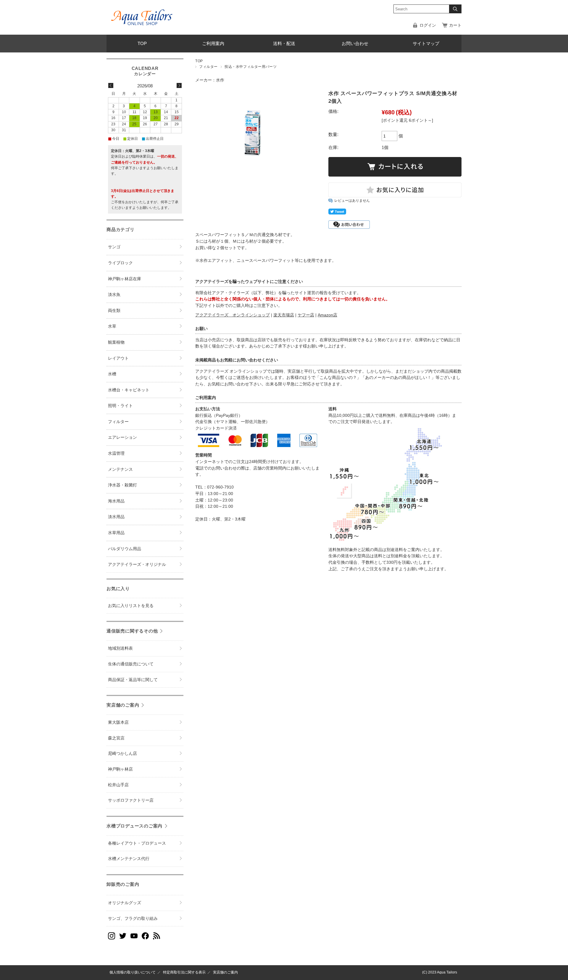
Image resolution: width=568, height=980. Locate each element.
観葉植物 (116, 342)
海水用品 (116, 501)
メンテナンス (120, 469)
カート (455, 25)
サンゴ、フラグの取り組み (133, 918)
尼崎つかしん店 (122, 753)
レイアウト (118, 358)
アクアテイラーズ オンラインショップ (232, 315)
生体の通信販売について (131, 664)
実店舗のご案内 (122, 704)
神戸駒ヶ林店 (120, 769)
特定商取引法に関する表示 (184, 972)
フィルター (208, 67)
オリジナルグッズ (124, 903)
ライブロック (120, 263)
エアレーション (122, 437)
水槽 (112, 374)
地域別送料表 (120, 648)
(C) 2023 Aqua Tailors (439, 972)
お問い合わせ (355, 43)
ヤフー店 (306, 315)
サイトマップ (426, 43)
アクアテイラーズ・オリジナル (137, 564)
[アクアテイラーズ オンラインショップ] (142, 13)
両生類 (114, 310)
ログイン (427, 25)
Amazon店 (327, 315)
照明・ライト (120, 405)
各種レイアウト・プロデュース (137, 843)
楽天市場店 (283, 315)
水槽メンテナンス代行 (128, 858)
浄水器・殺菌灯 (122, 485)
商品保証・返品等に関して (133, 680)
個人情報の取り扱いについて (132, 972)
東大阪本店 (118, 722)
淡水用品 (116, 517)
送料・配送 (284, 43)
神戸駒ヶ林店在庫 (124, 279)
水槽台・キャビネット (128, 390)
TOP (142, 43)
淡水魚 (114, 294)
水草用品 (116, 533)
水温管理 (116, 453)
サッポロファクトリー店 (131, 800)
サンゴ (114, 247)
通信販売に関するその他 (132, 630)
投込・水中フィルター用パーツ (251, 67)
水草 (112, 326)
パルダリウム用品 (124, 549)
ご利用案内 (213, 43)
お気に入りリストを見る (131, 605)
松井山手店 (118, 785)
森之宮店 (116, 738)
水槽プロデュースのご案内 (134, 825)
